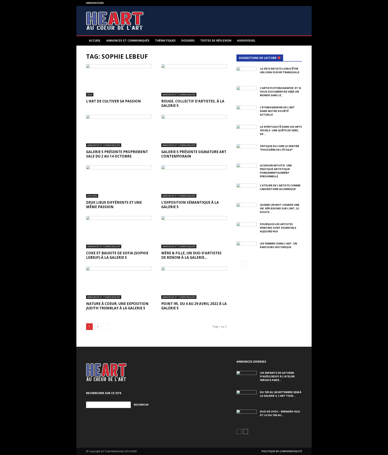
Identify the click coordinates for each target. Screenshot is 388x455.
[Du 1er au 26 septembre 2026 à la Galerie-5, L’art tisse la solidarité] (246, 397)
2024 (89, 94)
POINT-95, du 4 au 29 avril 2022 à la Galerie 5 (194, 305)
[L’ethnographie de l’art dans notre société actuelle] (246, 112)
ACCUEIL (95, 40)
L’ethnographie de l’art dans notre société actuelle (277, 110)
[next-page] (106, 326)
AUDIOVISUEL (246, 40)
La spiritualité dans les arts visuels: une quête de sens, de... (281, 130)
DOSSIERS (188, 40)
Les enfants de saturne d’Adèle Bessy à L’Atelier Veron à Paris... (277, 376)
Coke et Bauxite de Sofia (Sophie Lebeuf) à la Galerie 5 (117, 255)
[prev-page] (238, 263)
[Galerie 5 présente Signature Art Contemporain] (194, 131)
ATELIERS (92, 195)
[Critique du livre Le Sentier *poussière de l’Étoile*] (246, 151)
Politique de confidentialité (281, 451)
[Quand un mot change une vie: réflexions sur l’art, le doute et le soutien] (246, 210)
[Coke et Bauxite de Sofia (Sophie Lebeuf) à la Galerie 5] (119, 232)
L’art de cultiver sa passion (113, 101)
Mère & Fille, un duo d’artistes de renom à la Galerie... (191, 255)
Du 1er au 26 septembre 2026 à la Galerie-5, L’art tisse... (280, 394)
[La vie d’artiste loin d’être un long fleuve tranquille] (246, 74)
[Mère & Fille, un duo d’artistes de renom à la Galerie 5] (194, 232)
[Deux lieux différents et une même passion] (119, 181)
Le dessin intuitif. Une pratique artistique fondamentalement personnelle (276, 171)
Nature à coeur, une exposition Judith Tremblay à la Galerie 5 (117, 305)
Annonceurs (95, 3)
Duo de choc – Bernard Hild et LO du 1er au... (280, 413)
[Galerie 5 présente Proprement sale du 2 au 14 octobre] (119, 131)
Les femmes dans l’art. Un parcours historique (278, 245)
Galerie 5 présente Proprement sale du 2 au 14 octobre (117, 154)
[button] (297, 41)
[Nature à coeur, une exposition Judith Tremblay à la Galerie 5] (119, 283)
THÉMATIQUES (165, 40)
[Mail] (299, 3)
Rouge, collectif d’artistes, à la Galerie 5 (192, 103)
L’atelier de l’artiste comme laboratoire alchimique (280, 187)
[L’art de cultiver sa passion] (119, 80)
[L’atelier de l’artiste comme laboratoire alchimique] (246, 191)
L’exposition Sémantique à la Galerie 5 (190, 204)
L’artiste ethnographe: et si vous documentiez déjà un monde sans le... (280, 91)
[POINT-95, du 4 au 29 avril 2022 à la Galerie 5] (194, 283)
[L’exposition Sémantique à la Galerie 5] (194, 181)
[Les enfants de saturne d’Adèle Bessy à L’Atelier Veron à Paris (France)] (246, 378)
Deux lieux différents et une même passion (114, 204)
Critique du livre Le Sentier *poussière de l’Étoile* (279, 147)
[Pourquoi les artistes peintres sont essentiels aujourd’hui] (246, 229)
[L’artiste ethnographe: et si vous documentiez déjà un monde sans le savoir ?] (246, 93)
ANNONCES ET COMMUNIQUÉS (127, 40)
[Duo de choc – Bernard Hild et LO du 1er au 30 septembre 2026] (246, 417)
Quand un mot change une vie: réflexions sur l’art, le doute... (279, 208)
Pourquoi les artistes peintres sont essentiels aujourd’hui (278, 227)
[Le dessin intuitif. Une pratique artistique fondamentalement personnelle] (246, 171)
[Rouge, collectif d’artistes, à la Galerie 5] (194, 80)
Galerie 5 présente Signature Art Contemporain (193, 154)
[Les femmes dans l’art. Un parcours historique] (246, 249)
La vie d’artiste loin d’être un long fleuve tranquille (279, 70)
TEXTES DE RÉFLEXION (215, 40)
